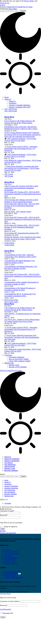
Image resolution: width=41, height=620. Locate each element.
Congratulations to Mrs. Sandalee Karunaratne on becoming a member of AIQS (21, 283)
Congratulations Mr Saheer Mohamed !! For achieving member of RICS (19, 262)
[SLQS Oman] (16, 7)
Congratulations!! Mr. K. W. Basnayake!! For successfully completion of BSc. (20, 295)
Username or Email (7, 511)
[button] (2, 5)
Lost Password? (5, 609)
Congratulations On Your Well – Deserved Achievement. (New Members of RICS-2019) (20, 256)
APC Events (8, 176)
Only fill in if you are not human (11, 523)
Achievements (9, 245)
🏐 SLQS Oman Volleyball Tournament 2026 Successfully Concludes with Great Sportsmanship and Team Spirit (21, 337)
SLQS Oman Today (11, 302)
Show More (13, 9)
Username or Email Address (9, 601)
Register (3, 531)
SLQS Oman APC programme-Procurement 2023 (21, 233)
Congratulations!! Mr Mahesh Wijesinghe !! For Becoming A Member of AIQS (20, 267)
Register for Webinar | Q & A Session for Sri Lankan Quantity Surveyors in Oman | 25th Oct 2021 (22, 238)
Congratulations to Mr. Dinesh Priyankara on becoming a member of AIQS (19, 289)
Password (4, 515)
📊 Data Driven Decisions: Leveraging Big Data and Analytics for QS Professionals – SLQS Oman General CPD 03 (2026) (21, 168)
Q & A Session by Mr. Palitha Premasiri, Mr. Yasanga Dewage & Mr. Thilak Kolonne (19, 122)
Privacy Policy (29, 1)
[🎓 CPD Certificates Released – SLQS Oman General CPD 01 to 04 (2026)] (22, 136)
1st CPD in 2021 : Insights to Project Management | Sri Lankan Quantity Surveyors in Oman (22, 320)
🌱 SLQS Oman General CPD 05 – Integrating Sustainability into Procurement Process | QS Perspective (20, 148)
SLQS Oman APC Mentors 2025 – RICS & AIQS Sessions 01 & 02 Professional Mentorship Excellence (21, 206)
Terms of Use (4, 3)
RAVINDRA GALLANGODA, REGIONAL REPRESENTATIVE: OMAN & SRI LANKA (21, 128)
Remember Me (7, 613)
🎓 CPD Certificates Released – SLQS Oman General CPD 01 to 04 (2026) (20, 140)
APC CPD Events (10, 111)
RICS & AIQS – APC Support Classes (17, 211)
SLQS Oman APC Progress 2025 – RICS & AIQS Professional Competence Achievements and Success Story (22, 194)
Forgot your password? (8, 533)
